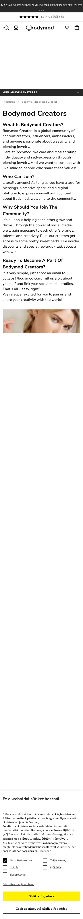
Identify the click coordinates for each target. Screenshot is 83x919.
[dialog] (41, 855)
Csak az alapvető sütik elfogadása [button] (41, 909)
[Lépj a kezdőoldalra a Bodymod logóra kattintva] (41, 27)
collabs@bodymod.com (22, 278)
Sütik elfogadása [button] (41, 896)
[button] (39, 10)
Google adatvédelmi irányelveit (45, 839)
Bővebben (45, 851)
